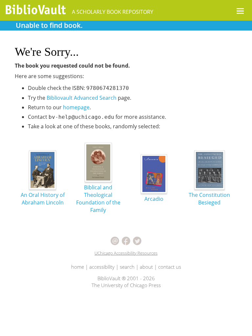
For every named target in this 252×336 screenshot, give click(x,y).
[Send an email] (115, 240)
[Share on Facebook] (126, 240)
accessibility (102, 266)
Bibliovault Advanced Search (81, 97)
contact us (169, 266)
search (127, 266)
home (77, 266)
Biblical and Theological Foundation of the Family (98, 199)
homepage (76, 107)
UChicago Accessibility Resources (126, 253)
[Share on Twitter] (137, 240)
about (146, 266)
